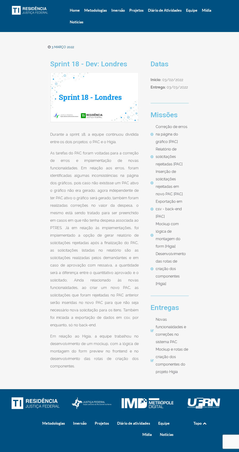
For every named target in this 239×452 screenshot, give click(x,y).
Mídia (147, 434)
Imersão (80, 423)
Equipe (164, 423)
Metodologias (53, 423)
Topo (197, 423)
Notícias (166, 434)
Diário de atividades (133, 423)
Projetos (102, 423)
